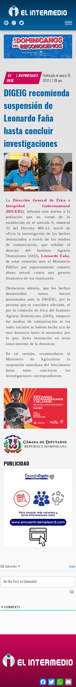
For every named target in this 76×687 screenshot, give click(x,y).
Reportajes (28, 75)
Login (71, 566)
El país (10, 78)
